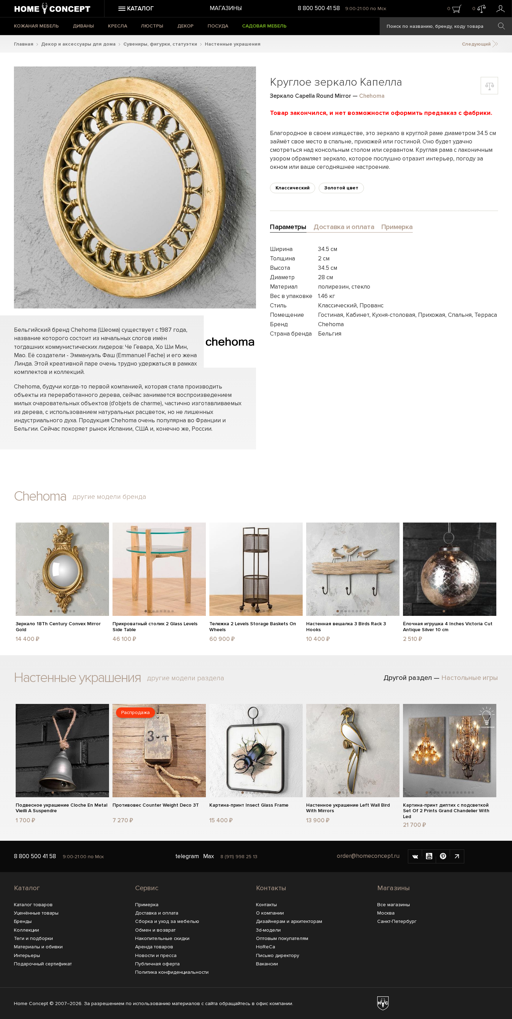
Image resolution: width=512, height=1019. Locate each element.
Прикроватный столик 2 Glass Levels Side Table (155, 627)
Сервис (146, 888)
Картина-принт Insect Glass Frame (248, 805)
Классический (293, 188)
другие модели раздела (185, 678)
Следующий (477, 44)
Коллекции (26, 930)
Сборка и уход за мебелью (167, 921)
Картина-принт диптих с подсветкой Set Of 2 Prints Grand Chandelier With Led (446, 811)
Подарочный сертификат (43, 964)
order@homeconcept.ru (368, 856)
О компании (270, 913)
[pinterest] (443, 856)
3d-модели (268, 930)
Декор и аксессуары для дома (78, 44)
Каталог (27, 888)
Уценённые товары (36, 913)
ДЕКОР (185, 26)
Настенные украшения (233, 44)
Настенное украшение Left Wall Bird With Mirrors (348, 808)
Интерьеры (27, 955)
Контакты (271, 888)
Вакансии (267, 964)
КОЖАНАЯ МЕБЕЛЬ (36, 26)
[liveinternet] (457, 856)
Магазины (226, 8)
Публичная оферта (157, 964)
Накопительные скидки (162, 938)
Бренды (23, 921)
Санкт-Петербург (397, 921)
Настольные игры (469, 678)
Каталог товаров (33, 905)
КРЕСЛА (117, 26)
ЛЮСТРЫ (152, 26)
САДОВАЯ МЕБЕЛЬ (264, 26)
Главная (23, 44)
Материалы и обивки (38, 947)
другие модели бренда (109, 497)
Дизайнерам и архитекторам (289, 921)
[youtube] (429, 856)
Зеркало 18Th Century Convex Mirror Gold (58, 627)
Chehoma (372, 96)
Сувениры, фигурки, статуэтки (160, 44)
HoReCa (265, 947)
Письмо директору (277, 955)
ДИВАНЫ (83, 26)
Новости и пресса (156, 955)
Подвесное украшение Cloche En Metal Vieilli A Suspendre (61, 808)
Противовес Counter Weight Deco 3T (156, 805)
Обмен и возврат (155, 930)
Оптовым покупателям (282, 938)
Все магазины (393, 905)
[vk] (415, 856)
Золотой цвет (341, 188)
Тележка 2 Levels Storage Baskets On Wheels (252, 627)
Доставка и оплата (156, 913)
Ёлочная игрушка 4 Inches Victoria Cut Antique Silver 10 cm (447, 627)
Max (208, 856)
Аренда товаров (154, 947)
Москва (386, 913)
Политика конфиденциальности (172, 972)
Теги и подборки (33, 938)
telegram (187, 856)
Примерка (146, 905)
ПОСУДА (218, 26)
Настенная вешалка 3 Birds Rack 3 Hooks (346, 627)
